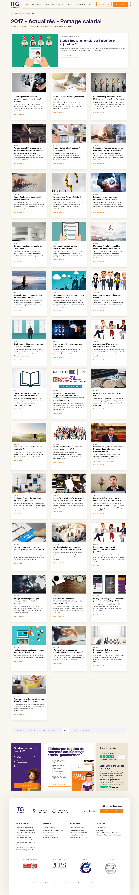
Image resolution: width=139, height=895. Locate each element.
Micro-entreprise (48, 832)
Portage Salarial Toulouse (78, 837)
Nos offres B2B (101, 827)
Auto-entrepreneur (49, 827)
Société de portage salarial (25, 830)
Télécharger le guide (59, 784)
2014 (82, 730)
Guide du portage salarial (24, 850)
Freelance (47, 823)
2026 (16, 730)
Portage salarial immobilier (24, 840)
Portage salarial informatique (25, 842)
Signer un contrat (26, 757)
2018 (60, 730)
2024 (27, 730)
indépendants (54, 837)
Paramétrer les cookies (69, 883)
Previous (120, 757)
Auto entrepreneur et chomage (53, 830)
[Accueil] (11, 13)
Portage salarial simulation (24, 827)
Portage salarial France (23, 837)
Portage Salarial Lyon (77, 830)
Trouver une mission (23, 766)
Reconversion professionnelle (25, 847)
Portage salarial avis (22, 835)
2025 (22, 730)
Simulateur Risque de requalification (108, 835)
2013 (87, 730)
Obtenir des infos (24, 762)
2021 (43, 730)
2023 (33, 730)
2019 (54, 730)
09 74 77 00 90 (63, 812)
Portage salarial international (25, 832)
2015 (76, 730)
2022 (38, 730)
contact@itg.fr (62, 810)
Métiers (18, 845)
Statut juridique (48, 835)
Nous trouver (75, 823)
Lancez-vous (25, 785)
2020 (49, 730)
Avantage (99, 830)
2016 (71, 730)
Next (123, 757)
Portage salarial (29, 4)
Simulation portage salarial (45, 4)
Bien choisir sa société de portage (107, 832)
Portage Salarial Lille (76, 835)
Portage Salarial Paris (77, 827)
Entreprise (71, 4)
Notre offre (60, 4)
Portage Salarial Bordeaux (78, 832)
